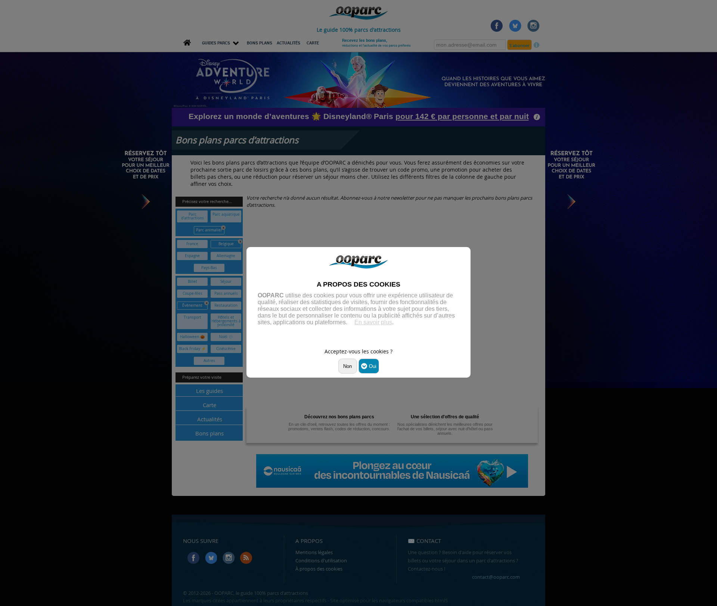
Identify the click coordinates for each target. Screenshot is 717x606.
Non (347, 366)
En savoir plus (373, 322)
